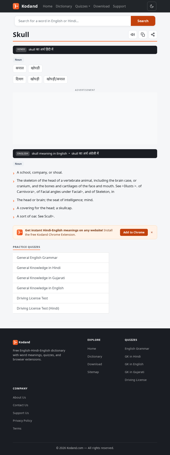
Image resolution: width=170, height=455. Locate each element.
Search (143, 21)
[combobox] (73, 21)
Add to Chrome (133, 232)
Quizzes (81, 6)
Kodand (29, 6)
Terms (17, 428)
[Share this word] (152, 34)
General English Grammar (37, 257)
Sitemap (93, 372)
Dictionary (64, 6)
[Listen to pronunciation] (132, 34)
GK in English (134, 364)
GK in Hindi (133, 356)
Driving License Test (32, 298)
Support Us (21, 413)
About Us (19, 397)
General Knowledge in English (40, 288)
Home (47, 6)
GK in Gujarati (134, 372)
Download (102, 6)
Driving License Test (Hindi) (38, 308)
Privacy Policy (22, 421)
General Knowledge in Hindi (39, 267)
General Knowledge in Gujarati (41, 278)
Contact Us (20, 405)
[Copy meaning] (142, 34)
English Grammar (137, 349)
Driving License (136, 380)
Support (119, 6)
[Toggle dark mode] (151, 6)
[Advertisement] (85, 118)
